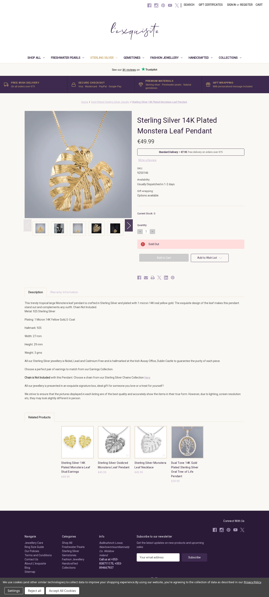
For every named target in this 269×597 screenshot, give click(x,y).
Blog (27, 567)
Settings (14, 591)
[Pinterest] (163, 5)
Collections (228, 58)
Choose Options (114, 445)
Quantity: (142, 225)
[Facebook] (149, 5)
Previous (28, 225)
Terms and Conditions (38, 555)
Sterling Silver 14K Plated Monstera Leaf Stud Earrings (75, 467)
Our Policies (32, 551)
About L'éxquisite (35, 563)
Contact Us (31, 559)
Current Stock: (146, 213)
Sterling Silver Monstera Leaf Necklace (150, 465)
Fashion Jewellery (164, 58)
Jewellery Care (34, 542)
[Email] (146, 277)
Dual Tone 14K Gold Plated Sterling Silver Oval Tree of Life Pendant (185, 469)
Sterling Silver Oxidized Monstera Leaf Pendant (113, 465)
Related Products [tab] (39, 417)
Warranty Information (64, 292)
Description (35, 292)
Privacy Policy (252, 582)
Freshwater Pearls (65, 58)
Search (189, 4)
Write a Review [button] (147, 160)
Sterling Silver (102, 58)
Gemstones (132, 58)
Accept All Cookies (62, 591)
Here (147, 377)
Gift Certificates (211, 4)
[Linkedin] (166, 277)
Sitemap (30, 571)
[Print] (153, 277)
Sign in (231, 4)
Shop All (34, 58)
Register (246, 4)
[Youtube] (170, 5)
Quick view (77, 438)
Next (129, 225)
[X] (177, 5)
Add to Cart (77, 445)
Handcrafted (199, 58)
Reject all (34, 591)
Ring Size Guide (34, 547)
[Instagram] (156, 5)
